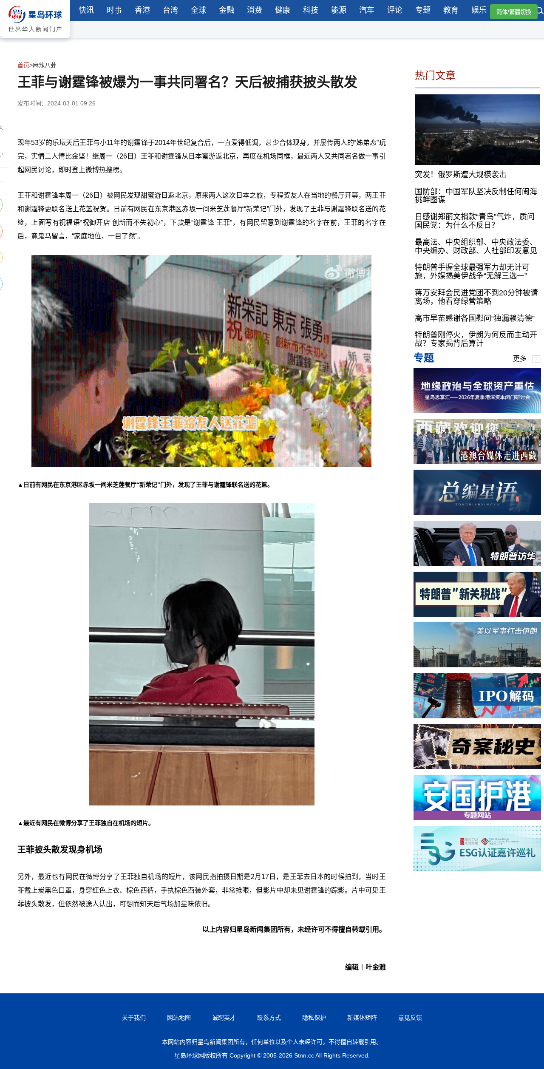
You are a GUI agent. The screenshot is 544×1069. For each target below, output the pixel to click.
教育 (451, 10)
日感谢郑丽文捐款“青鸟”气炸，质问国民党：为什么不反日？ (475, 221)
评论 (394, 10)
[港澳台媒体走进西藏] (477, 461)
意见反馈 (410, 1017)
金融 (226, 10)
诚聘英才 (224, 1017)
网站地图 (179, 1017)
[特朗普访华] (477, 563)
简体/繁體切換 (513, 12)
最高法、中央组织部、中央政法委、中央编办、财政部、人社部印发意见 (476, 246)
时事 (114, 10)
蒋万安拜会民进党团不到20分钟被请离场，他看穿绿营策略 (476, 297)
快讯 (86, 10)
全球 (198, 10)
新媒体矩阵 (362, 1017)
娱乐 (479, 10)
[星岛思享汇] (477, 410)
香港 (142, 10)
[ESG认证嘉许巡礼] (477, 868)
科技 (310, 10)
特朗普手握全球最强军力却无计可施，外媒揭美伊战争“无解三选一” (472, 271)
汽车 (366, 10)
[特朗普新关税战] (477, 614)
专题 (423, 10)
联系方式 (269, 1017)
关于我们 (134, 1017)
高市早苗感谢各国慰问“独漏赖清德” (475, 318)
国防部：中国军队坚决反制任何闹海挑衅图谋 (476, 195)
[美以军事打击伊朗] (477, 665)
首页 (23, 65)
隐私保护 (314, 1017)
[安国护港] (477, 817)
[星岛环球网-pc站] (35, 40)
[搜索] (540, 11)
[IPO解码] (477, 716)
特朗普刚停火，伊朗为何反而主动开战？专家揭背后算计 (476, 339)
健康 (282, 10)
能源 (338, 10)
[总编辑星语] (477, 512)
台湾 (170, 10)
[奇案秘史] (477, 766)
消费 (254, 10)
